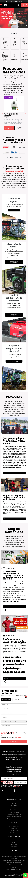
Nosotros (14, 805)
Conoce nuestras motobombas (14, 261)
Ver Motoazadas (14, 361)
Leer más (6, 606)
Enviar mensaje (14, 741)
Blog (7, 1)
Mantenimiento (14, 826)
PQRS (14, 867)
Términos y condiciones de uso (14, 854)
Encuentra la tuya (14, 315)
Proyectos (14, 803)
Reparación (14, 830)
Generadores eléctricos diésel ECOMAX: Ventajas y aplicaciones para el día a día (13, 575)
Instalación (14, 828)
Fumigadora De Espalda (11, 114)
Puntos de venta (14, 812)
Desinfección (14, 833)
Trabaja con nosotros (14, 814)
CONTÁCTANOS (14, 1)
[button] (7, 157)
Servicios (14, 823)
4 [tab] (17, 34)
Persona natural (6, 699)
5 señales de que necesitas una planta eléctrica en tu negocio (14, 641)
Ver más (14, 210)
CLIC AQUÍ (19, 738)
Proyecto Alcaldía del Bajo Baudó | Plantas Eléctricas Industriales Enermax (14, 440)
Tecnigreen (14, 847)
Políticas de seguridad (14, 863)
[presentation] (2, 113)
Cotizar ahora (8, 128)
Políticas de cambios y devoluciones (14, 860)
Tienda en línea (24, 5)
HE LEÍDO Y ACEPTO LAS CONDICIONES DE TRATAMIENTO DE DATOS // (13, 737)
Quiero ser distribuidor (14, 816)
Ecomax (14, 842)
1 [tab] (12, 34)
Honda (14, 840)
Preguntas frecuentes (14, 819)
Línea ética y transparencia (14, 865)
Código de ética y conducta (14, 869)
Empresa (17, 699)
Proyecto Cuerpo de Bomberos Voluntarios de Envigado (14, 497)
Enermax (14, 844)
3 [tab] (15, 34)
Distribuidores (14, 810)
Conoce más (7, 473)
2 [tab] (13, 34)
